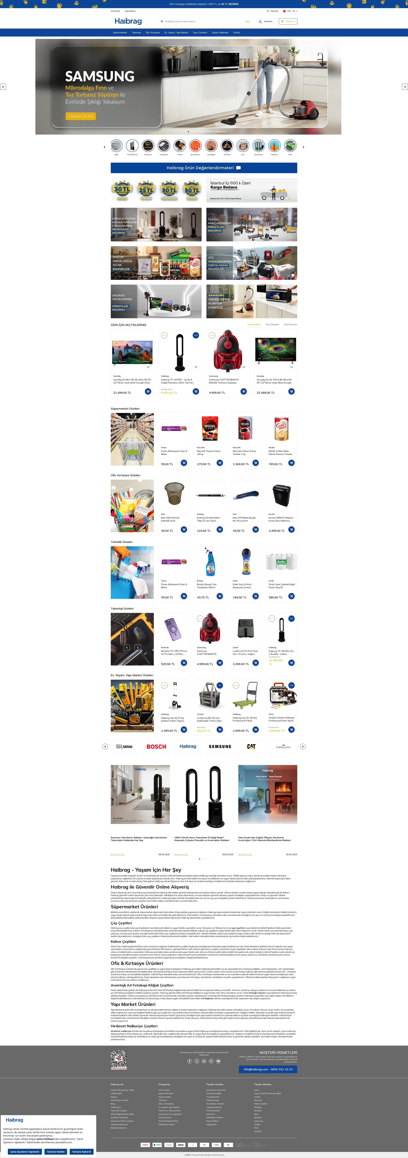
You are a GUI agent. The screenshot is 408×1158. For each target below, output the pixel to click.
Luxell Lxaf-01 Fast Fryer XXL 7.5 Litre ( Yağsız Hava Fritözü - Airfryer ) (209, 653)
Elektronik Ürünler (167, 1124)
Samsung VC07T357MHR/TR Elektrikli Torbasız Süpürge (224, 381)
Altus (256, 1090)
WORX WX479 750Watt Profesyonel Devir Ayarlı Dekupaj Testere (245, 719)
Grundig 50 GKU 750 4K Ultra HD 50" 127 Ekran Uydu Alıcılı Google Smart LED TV (132, 381)
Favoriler (274, 11)
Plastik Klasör (212, 1100)
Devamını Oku (117, 854)
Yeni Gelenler (272, 324)
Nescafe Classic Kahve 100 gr (173, 453)
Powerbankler (212, 1097)
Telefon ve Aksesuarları (170, 1110)
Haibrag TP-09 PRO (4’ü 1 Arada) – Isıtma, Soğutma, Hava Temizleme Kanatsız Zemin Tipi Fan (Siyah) (245, 653)
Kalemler (210, 1114)
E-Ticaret (194, 1155)
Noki (256, 1128)
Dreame (272, 647)
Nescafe (165, 447)
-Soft (186, 1155)
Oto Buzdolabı (213, 1110)
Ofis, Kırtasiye (153, 32)
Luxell (199, 647)
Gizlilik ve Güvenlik (119, 1117)
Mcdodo (258, 1110)
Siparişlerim (130, 11)
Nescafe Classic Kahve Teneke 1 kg (208, 453)
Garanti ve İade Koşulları (122, 1121)
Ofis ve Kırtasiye (166, 1104)
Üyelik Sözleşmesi (119, 1124)
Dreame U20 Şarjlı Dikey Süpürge (281, 653)
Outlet (236, 32)
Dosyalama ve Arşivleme (170, 1114)
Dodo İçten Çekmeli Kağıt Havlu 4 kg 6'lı (246, 586)
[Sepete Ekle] (148, 391)
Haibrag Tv (116, 1107)
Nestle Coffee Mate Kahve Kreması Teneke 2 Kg (245, 453)
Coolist (164, 714)
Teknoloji (136, 32)
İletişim (114, 1097)
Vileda (257, 1097)
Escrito (236, 514)
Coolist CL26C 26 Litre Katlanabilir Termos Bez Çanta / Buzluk (173, 719)
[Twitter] (196, 1061)
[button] (183, 131)
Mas (199, 514)
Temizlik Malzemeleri (168, 1121)
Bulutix (164, 581)
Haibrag (165, 376)
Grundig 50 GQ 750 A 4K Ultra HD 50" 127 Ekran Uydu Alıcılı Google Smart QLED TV (274, 381)
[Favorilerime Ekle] (148, 367)
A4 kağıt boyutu (257, 993)
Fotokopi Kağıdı (213, 1093)
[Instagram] (211, 1061)
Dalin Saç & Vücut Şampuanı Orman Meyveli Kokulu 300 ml (208, 586)
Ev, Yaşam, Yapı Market (176, 32)
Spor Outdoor (200, 32)
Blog (113, 1104)
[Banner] (156, 746)
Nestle (236, 447)
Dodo (235, 581)
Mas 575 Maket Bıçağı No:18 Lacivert (208, 519)
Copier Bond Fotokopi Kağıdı (267, 1093)
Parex (271, 447)
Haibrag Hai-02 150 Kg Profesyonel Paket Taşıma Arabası (209, 719)
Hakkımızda (116, 1093)
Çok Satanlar (290, 324)
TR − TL (291, 11)
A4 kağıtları (207, 998)
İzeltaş (257, 1124)
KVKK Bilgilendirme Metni (122, 1114)
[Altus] (204, 87)
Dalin (199, 581)
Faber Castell (260, 1104)
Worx (235, 714)
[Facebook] (189, 1061)
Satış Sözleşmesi (119, 1128)
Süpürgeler (211, 1124)
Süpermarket (120, 32)
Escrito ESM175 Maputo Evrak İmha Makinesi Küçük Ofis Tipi (245, 519)
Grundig (117, 376)
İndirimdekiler (254, 324)
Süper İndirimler (220, 32)
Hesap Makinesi (214, 1107)
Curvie (271, 514)
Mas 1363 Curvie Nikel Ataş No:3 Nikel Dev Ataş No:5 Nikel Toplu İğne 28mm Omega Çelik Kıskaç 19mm (281, 519)
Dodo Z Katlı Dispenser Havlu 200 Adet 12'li (281, 586)
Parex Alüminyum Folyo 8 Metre (282, 453)
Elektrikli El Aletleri (214, 1117)
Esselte (257, 1131)
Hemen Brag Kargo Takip (122, 1090)
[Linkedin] (204, 1061)
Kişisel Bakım (212, 1121)
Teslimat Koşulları (119, 1110)
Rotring (164, 514)
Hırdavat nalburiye (121, 1031)
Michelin (258, 1117)
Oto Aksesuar (165, 1117)
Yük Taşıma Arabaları (216, 1090)
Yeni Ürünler (164, 1090)
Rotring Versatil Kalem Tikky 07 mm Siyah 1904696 (172, 519)
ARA (247, 21)
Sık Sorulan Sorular (119, 1100)
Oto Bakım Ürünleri (215, 1104)
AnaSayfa (115, 11)
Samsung (213, 376)
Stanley (257, 1107)
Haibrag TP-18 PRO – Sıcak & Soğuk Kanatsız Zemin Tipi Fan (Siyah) (177, 381)
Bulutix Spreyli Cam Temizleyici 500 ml (171, 586)
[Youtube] (218, 1061)
